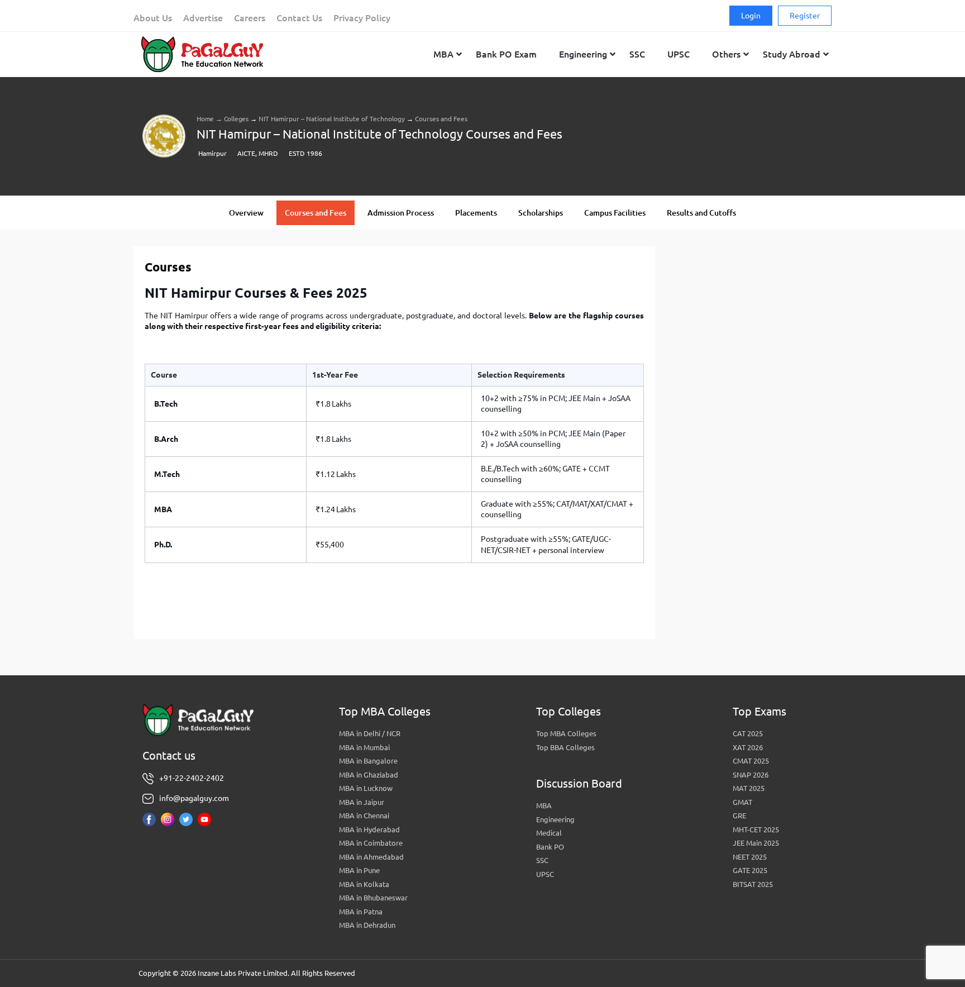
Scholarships (540, 212)
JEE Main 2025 (756, 843)
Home (205, 118)
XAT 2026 (748, 747)
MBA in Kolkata (364, 884)
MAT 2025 (749, 788)
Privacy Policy (361, 17)
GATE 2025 (750, 870)
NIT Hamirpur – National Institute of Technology (332, 118)
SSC (542, 860)
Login (751, 15)
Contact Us (299, 17)
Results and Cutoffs (701, 212)
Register (805, 15)
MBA (544, 805)
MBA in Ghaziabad (368, 775)
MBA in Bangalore (368, 761)
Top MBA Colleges (566, 733)
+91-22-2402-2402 (191, 778)
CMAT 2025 (751, 761)
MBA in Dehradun (367, 925)
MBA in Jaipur (361, 802)
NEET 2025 (750, 857)
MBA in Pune (359, 870)
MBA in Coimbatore (371, 843)
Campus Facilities (615, 212)
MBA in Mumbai (364, 747)
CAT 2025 (748, 733)
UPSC (545, 874)
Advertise (203, 17)
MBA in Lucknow (366, 788)
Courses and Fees (315, 212)
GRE (739, 815)
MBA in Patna (361, 912)
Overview (246, 212)
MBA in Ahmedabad (371, 857)
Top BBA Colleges (565, 747)
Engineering (555, 819)
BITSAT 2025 (753, 884)
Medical (549, 833)
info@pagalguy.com (194, 798)
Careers (249, 17)
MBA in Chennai (364, 815)
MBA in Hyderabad (369, 829)
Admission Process (400, 212)
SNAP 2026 (750, 775)
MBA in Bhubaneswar (373, 898)
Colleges (236, 118)
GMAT (742, 802)
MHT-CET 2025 (756, 829)
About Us (152, 17)
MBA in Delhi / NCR (369, 733)
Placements (476, 212)
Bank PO (550, 847)
